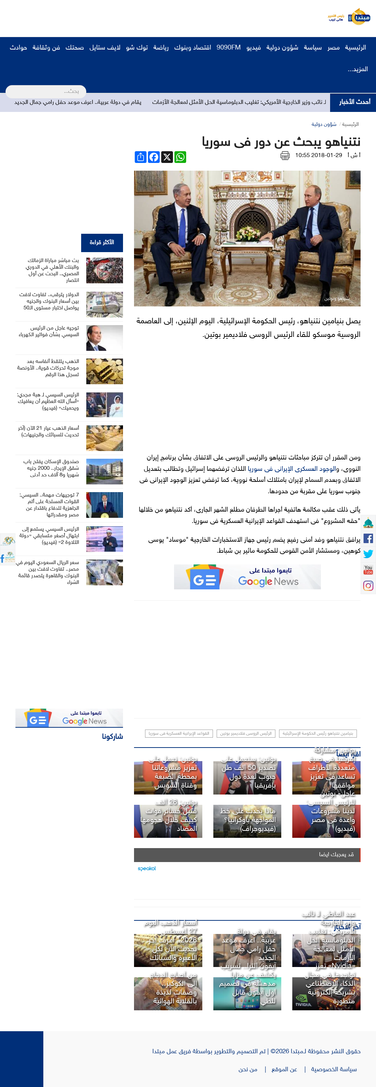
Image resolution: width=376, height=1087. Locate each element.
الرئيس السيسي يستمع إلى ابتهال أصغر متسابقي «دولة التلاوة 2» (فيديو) (49, 536)
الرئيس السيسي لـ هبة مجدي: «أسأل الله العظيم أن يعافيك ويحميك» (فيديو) (48, 401)
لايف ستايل (105, 48)
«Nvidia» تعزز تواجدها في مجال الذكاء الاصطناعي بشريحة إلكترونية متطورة (329, 984)
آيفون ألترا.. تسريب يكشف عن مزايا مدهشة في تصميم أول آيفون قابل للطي (247, 984)
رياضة (161, 48)
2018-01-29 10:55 (318, 155)
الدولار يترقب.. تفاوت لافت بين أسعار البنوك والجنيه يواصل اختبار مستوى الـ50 (49, 301)
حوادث (18, 48)
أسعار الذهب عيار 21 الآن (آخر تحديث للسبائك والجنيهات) (48, 431)
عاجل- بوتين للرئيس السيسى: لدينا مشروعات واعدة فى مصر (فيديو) (330, 811)
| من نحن (255, 1069)
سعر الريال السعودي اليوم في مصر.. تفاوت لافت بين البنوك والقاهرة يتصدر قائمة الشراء (47, 573)
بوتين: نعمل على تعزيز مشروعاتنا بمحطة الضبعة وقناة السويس (172, 772)
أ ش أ (354, 155)
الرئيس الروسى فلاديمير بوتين (246, 733)
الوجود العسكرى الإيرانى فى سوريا (292, 469)
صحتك (75, 48)
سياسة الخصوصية (336, 1069)
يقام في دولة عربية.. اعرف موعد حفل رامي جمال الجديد (100, 102)
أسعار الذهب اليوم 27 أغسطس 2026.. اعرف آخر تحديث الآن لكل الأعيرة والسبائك (170, 941)
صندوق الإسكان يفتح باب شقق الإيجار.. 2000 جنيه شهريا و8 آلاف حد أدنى (51, 468)
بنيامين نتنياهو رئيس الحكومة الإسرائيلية (318, 733)
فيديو (253, 48)
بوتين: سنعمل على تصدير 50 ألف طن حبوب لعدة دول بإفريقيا (248, 772)
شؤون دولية (283, 48)
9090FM (229, 48)
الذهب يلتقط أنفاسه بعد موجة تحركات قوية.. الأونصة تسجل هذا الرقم (48, 368)
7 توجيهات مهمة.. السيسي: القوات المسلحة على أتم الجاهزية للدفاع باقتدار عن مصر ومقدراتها (49, 505)
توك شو (137, 48)
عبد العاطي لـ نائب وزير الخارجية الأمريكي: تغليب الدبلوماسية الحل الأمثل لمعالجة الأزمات (275, 102)
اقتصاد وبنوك (192, 48)
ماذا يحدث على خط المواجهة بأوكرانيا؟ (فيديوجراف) (248, 820)
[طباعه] (285, 155)
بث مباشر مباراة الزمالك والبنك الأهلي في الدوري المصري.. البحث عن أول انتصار (52, 271)
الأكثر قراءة (102, 242)
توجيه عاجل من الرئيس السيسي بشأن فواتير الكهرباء (49, 331)
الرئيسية (356, 48)
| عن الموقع (291, 1069)
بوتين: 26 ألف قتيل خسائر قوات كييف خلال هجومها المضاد (168, 815)
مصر (334, 48)
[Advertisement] (138, 16)
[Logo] (333, 16)
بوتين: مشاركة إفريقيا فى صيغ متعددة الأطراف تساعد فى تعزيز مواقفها (331, 768)
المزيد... (358, 70)
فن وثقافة (46, 48)
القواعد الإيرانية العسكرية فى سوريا (179, 733)
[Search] (9, 87)
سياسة (313, 48)
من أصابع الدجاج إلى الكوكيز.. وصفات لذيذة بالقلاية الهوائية (173, 988)
